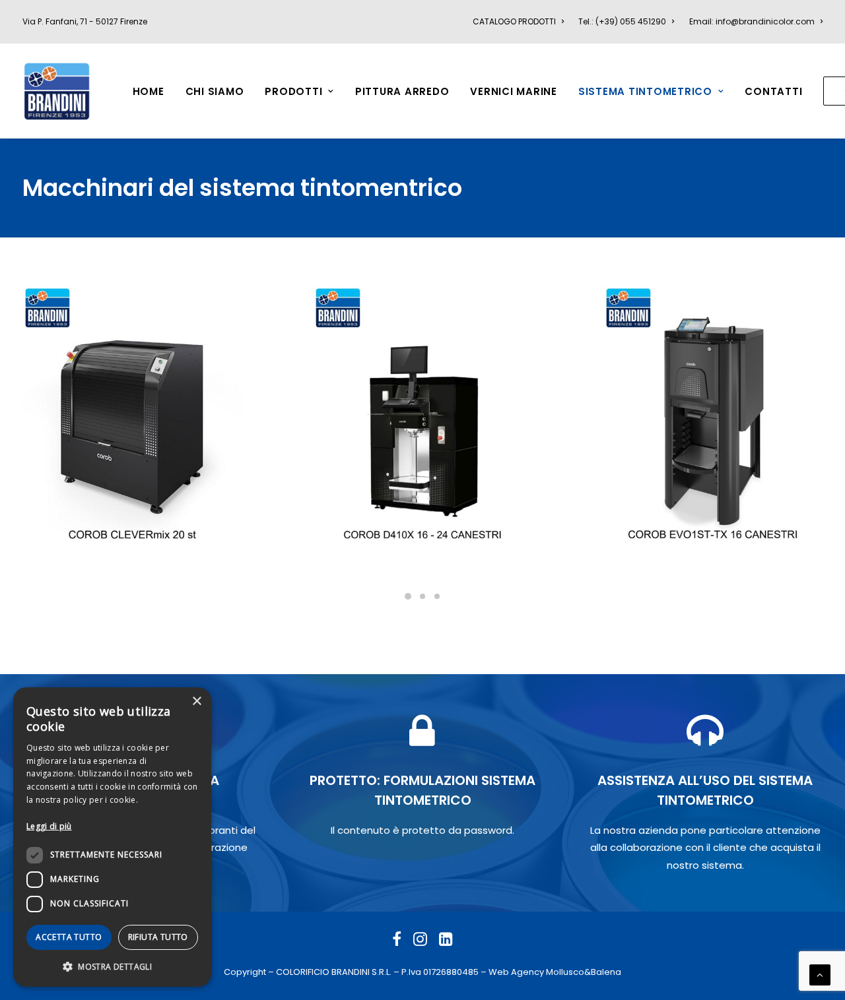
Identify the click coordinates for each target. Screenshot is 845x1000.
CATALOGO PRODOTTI (514, 21)
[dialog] (112, 837)
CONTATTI (773, 91)
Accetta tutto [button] (69, 937)
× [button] (196, 701)
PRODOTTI (293, 91)
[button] (112, 966)
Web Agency (516, 972)
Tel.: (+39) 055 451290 (622, 21)
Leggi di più (49, 826)
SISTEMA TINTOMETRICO (645, 91)
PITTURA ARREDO (402, 91)
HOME (148, 91)
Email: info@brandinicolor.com (752, 21)
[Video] (398, 793)
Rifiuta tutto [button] (158, 937)
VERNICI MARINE (513, 91)
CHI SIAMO (215, 91)
